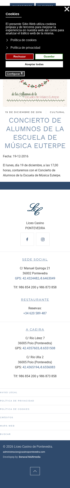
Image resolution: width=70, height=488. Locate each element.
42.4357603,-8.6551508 (39, 348)
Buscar (5, 434)
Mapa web (7, 426)
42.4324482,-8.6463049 (39, 278)
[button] (35, 471)
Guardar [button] (49, 56)
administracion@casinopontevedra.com (24, 452)
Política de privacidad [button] (25, 47)
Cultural (57, 112)
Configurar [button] (15, 73)
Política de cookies (15, 409)
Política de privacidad (17, 401)
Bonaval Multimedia (29, 456)
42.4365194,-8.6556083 (39, 367)
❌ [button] (67, 9)
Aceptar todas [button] (34, 64)
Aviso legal (9, 392)
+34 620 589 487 (35, 313)
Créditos (6, 417)
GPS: (19, 278)
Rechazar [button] (19, 56)
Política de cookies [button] (23, 40)
